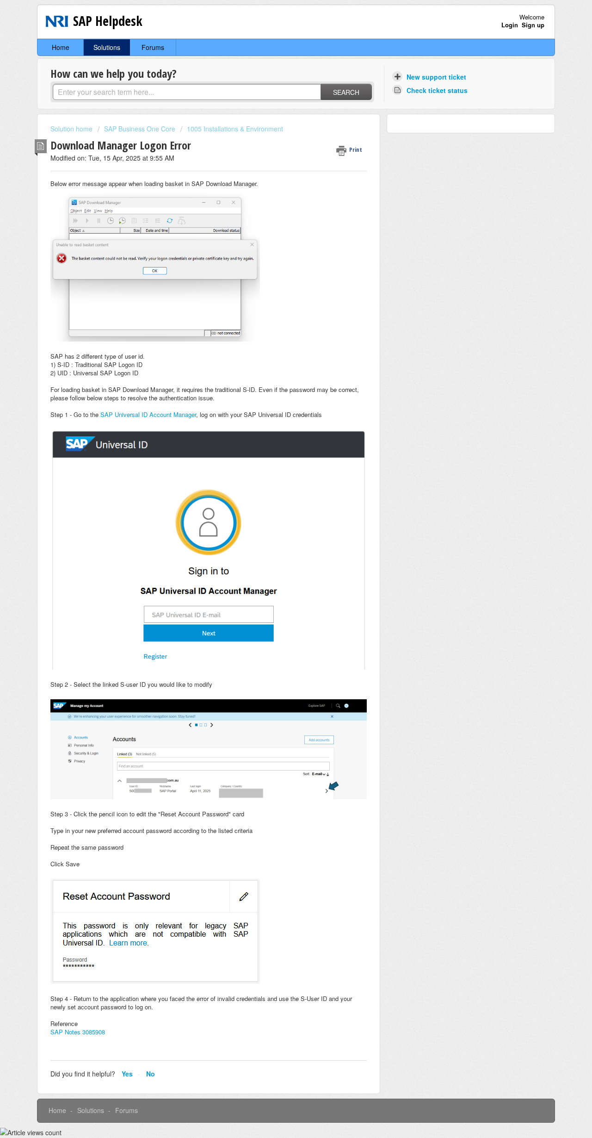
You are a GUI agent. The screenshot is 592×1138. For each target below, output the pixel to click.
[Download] (278, 460)
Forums (153, 47)
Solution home (72, 128)
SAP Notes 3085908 (77, 1031)
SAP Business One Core (139, 128)
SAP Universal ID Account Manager (148, 414)
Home (60, 47)
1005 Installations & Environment (235, 128)
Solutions (106, 47)
